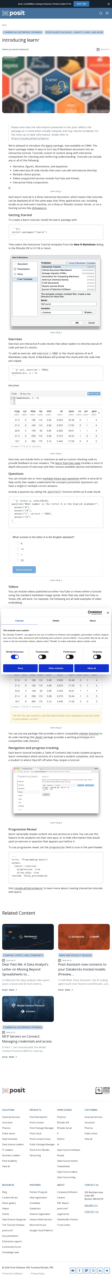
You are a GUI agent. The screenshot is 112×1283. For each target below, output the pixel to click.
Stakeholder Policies (67, 1219)
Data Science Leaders (13, 1144)
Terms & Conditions (12, 1273)
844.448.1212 (91, 1205)
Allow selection (56, 668)
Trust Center (63, 1225)
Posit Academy (9, 1160)
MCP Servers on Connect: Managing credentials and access (27, 1038)
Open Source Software (68, 1150)
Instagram (93, 1270)
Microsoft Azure (38, 1225)
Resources (8, 1185)
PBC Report (63, 1203)
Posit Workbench (38, 1117)
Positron (61, 1117)
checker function (89, 733)
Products (35, 1110)
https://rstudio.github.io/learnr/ (30, 138)
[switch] (42, 657)
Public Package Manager (42, 1144)
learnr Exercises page (67, 463)
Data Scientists (9, 1139)
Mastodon (86, 1270)
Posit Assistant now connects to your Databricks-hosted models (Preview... (82, 969)
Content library (10, 1197)
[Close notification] (108, 4)
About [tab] (93, 620)
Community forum (11, 1246)
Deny (20, 668)
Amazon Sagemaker (40, 1214)
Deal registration (38, 1197)
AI (58, 1144)
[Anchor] (33, 214)
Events (5, 1214)
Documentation (10, 1236)
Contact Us (91, 1185)
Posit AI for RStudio (40, 1150)
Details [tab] (56, 620)
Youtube (73, 1270)
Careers (61, 1197)
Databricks (35, 1208)
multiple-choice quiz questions (61, 478)
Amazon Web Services (41, 1219)
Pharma (6, 1128)
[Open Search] (100, 13)
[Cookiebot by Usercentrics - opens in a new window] (90, 613)
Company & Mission (67, 1192)
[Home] (14, 13)
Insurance (7, 1122)
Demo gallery (9, 1203)
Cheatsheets (63, 1166)
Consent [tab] (19, 620)
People (60, 1155)
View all (6, 1166)
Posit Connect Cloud (40, 1139)
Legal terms (63, 1214)
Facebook (79, 1270)
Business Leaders (11, 1155)
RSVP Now (81, 4)
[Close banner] (108, 613)
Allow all (91, 668)
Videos (5, 1208)
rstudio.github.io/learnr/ (28, 888)
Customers (91, 1110)
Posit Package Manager (42, 1128)
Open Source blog (66, 1177)
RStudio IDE (63, 1122)
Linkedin (100, 1270)
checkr (39, 737)
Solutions (8, 1110)
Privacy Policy (37, 1273)
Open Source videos (67, 1171)
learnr (49, 145)
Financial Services (11, 1117)
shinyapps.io (39, 208)
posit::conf (7, 1230)
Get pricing (35, 1155)
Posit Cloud (35, 1133)
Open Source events (67, 1160)
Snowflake (35, 1203)
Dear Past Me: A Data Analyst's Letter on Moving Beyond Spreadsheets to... (25, 969)
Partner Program (38, 1192)
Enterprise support (12, 1241)
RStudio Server (64, 1128)
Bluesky (107, 1270)
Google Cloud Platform (41, 1230)
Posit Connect (37, 1122)
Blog (4, 25)
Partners (35, 1185)
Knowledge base (10, 1252)
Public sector (8, 1133)
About (61, 1185)
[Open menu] (107, 13)
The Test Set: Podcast (13, 1225)
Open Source (64, 1110)
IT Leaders (7, 1150)
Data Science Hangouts (14, 1219)
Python (60, 1139)
